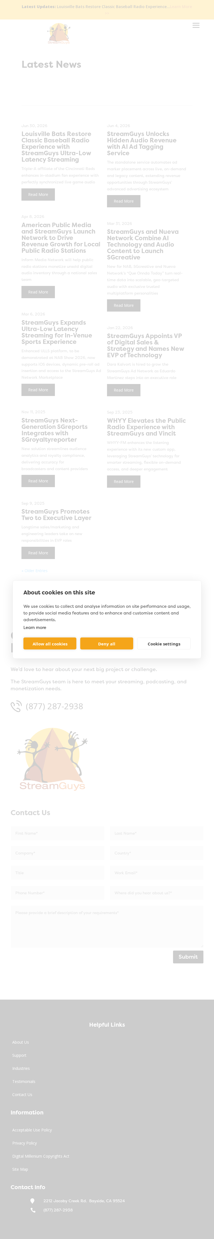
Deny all (106, 643)
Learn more (34, 627)
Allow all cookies (50, 643)
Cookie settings (164, 643)
